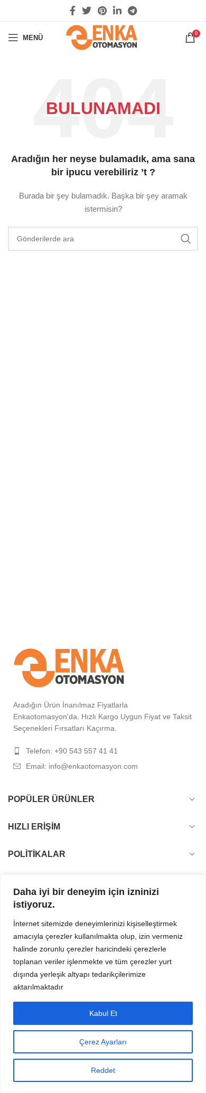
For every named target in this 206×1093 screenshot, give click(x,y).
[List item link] (103, 751)
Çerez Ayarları (103, 1042)
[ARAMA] (186, 239)
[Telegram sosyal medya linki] (132, 10)
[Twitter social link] (87, 10)
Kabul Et (103, 1013)
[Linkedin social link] (117, 10)
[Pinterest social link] (102, 10)
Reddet (103, 1070)
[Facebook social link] (73, 10)
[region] (103, 983)
